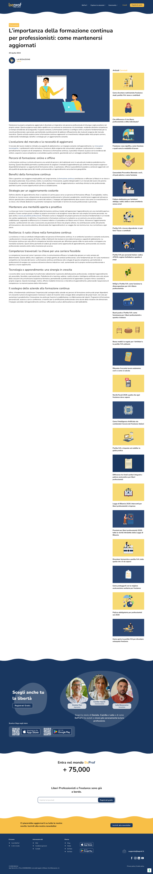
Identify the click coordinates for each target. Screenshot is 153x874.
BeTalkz (69, 852)
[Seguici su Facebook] (132, 858)
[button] (77, 699)
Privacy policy (131, 866)
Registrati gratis (106, 800)
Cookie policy (140, 866)
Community (112, 5)
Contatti (37, 849)
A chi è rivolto (15, 846)
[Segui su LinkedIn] (139, 858)
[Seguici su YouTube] (142, 858)
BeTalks (69, 849)
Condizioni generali (41, 846)
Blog (68, 843)
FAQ (36, 843)
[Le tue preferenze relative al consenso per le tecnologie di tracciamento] (149, 870)
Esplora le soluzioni (97, 5)
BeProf (84, 5)
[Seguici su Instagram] (135, 858)
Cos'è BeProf (15, 843)
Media (69, 846)
